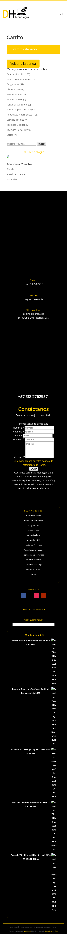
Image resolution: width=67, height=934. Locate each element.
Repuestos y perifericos (19, 114)
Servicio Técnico (15, 119)
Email (18, 435)
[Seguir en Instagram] (36, 595)
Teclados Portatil (16, 129)
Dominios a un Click (51, 931)
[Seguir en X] (30, 595)
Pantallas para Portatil (19, 109)
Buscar (41, 143)
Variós (10, 134)
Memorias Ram (15, 94)
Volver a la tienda (23, 63)
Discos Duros (14, 89)
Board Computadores (18, 79)
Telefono (18, 439)
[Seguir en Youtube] (43, 595)
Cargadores (13, 84)
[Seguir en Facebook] (23, 595)
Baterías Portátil (15, 74)
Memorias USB (15, 99)
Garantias (12, 179)
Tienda (10, 169)
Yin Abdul (27, 931)
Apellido (18, 431)
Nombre (18, 427)
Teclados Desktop (16, 124)
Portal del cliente (16, 174)
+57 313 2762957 (33, 283)
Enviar (34, 468)
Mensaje (19, 457)
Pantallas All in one (17, 104)
